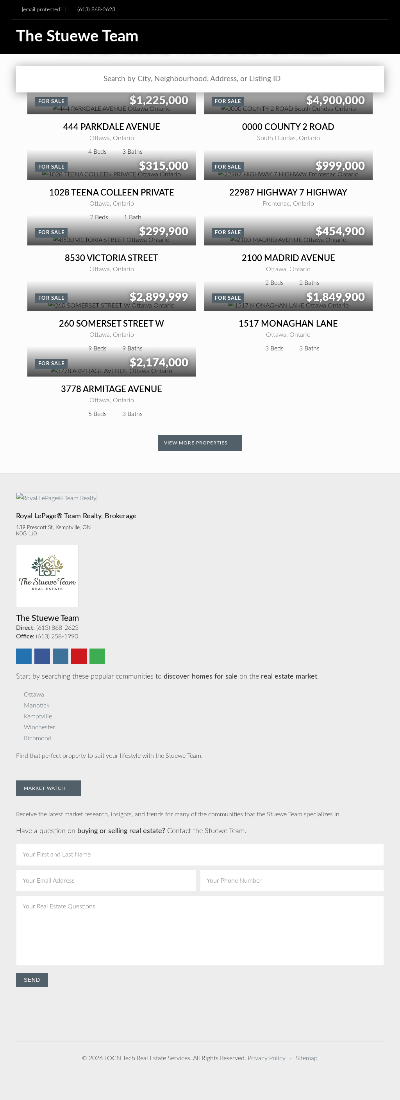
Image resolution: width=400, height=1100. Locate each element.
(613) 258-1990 (57, 636)
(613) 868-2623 (96, 9)
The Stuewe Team (77, 36)
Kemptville (38, 716)
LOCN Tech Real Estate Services (147, 1058)
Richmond (38, 738)
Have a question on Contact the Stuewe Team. (131, 831)
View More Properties (196, 443)
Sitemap (307, 1058)
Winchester (39, 727)
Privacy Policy (267, 1058)
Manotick (37, 705)
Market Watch (45, 788)
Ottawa (34, 694)
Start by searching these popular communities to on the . (167, 676)
